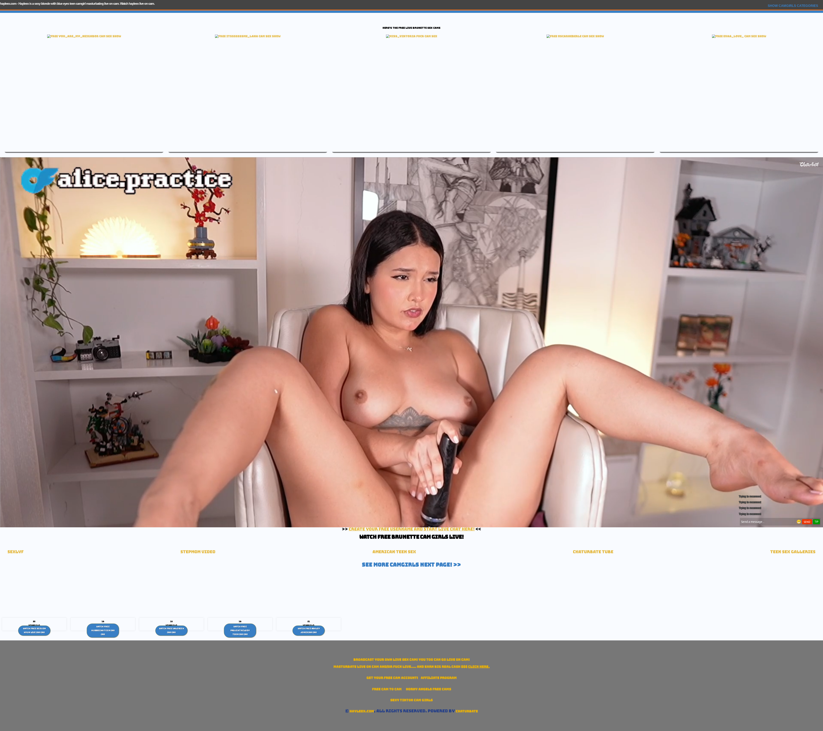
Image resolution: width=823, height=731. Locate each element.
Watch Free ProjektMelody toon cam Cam (240, 630)
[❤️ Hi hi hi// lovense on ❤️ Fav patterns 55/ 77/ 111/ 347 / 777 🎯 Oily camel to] (84, 36)
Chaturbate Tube (593, 552)
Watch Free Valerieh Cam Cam (171, 630)
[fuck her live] (411, 36)
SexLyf (16, 552)
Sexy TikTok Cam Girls (411, 700)
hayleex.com (8, 3)
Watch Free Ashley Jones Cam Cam (309, 630)
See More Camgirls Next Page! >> (411, 564)
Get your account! (392, 678)
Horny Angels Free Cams (428, 689)
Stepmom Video (197, 552)
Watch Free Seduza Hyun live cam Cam (34, 630)
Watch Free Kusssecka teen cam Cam (103, 630)
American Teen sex (394, 552)
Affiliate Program (439, 678)
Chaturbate (467, 711)
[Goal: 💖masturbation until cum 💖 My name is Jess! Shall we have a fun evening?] (575, 36)
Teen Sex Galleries (792, 552)
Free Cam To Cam (387, 689)
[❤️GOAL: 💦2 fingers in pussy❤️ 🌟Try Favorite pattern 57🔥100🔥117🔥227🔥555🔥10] (739, 36)
